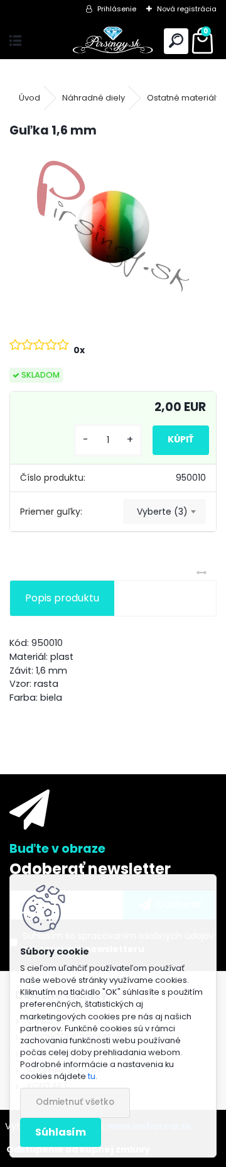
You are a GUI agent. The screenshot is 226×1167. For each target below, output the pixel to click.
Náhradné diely (93, 98)
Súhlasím (60, 1132)
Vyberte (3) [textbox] (162, 511)
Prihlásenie (116, 9)
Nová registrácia (187, 9)
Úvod (29, 98)
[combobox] (164, 511)
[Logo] (113, 41)
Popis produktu (62, 598)
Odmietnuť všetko (75, 1102)
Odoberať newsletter (90, 868)
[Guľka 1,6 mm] (113, 226)
